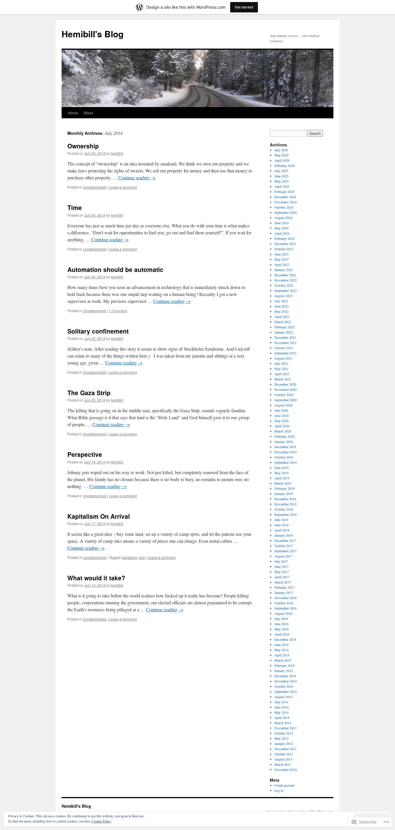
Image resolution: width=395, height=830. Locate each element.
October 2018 (283, 509)
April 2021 (281, 373)
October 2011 (283, 754)
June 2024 (281, 222)
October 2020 (283, 394)
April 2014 (281, 717)
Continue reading (137, 177)
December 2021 (285, 337)
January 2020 (283, 441)
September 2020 (285, 399)
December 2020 (285, 384)
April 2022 (281, 316)
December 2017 (285, 540)
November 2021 (285, 342)
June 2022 (281, 306)
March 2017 (282, 582)
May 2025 (281, 181)
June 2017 (281, 566)
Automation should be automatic (115, 269)
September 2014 (285, 691)
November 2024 (285, 202)
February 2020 (284, 436)
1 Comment (118, 310)
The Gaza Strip (88, 392)
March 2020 (282, 431)
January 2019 (283, 493)
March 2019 (282, 483)
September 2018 (285, 514)
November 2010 (285, 769)
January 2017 (283, 592)
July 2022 (281, 301)
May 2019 (281, 472)
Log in (278, 790)
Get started (244, 7)
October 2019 (283, 457)
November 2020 (285, 389)
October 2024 (283, 207)
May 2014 (281, 712)
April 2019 (281, 478)
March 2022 (282, 321)
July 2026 (281, 150)
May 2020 (281, 420)
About (88, 112)
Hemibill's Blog (92, 33)
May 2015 (281, 649)
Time (74, 207)
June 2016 (281, 623)
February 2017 (284, 587)
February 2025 (284, 191)
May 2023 (281, 259)
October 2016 (283, 603)
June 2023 (281, 254)
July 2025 (281, 170)
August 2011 (283, 759)
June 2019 (281, 467)
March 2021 (282, 379)
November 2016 (285, 597)
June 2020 (281, 415)
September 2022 (285, 290)
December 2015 (285, 639)
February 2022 (284, 327)
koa (142, 557)
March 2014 (282, 722)
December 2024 (285, 196)
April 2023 (281, 264)
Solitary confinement (98, 331)
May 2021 (281, 368)
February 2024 (284, 238)
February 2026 (284, 165)
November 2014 (285, 681)
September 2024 (285, 212)
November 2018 (285, 504)
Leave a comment (123, 187)
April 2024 (281, 233)
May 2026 (281, 155)
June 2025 (281, 176)
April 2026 (281, 160)
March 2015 (282, 660)
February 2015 (284, 665)
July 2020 (281, 410)
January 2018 (283, 535)
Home (73, 112)
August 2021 (283, 358)
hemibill (117, 153)
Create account (284, 785)
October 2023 (283, 248)
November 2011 (285, 748)
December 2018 (285, 498)
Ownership (83, 145)
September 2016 (285, 608)
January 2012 (283, 743)
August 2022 (283, 295)
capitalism (129, 557)
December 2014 (285, 675)
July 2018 (281, 519)
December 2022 (285, 275)
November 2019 (285, 452)
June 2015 (281, 644)
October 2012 (283, 733)
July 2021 (281, 363)
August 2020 (283, 405)
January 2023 (283, 269)
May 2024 (281, 228)
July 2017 (281, 561)
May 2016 (281, 629)
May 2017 (281, 571)
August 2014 (283, 696)
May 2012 (281, 738)
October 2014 (283, 686)
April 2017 (281, 577)
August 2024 (283, 217)
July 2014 (281, 702)
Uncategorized (94, 187)
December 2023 (285, 243)
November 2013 (285, 728)
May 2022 (281, 311)
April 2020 (281, 426)
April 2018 (281, 530)
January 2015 (283, 670)
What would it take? (96, 577)
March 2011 (282, 764)
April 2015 (281, 655)
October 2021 (283, 347)
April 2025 (281, 186)
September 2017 (285, 551)
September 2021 (285, 353)
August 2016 (283, 613)
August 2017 (283, 556)
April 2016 (281, 634)
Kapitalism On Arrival (98, 516)
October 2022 (283, 285)
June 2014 (281, 707)
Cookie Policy (101, 821)
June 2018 (281, 524)
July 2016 (281, 618)
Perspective (84, 454)
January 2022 (283, 332)
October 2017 (283, 545)
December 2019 (285, 446)
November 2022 (285, 280)
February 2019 (284, 488)
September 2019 (285, 462)
